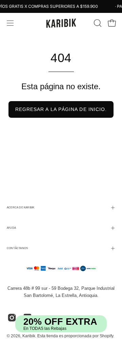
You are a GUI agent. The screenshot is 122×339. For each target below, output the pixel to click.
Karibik (28, 336)
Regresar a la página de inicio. (61, 109)
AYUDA (11, 227)
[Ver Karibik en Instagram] (12, 318)
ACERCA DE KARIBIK (20, 207)
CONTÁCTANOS (17, 248)
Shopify (106, 336)
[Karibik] (61, 23)
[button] (97, 23)
